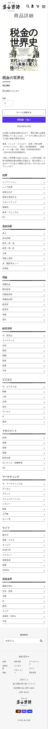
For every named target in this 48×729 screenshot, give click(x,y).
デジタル (6, 489)
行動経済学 (7, 294)
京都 (4, 596)
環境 (4, 606)
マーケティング (10, 476)
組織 (4, 442)
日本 (4, 370)
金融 (4, 314)
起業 (4, 175)
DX (3, 468)
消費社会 (6, 284)
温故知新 (7, 226)
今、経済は (7, 335)
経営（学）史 (8, 248)
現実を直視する (9, 197)
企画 (4, 401)
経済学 (5, 304)
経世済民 (7, 328)
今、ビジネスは (9, 386)
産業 (4, 365)
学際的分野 (7, 299)
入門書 (5, 514)
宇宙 (4, 621)
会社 (4, 406)
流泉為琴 (7, 579)
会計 (4, 319)
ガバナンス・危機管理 (12, 463)
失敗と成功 (7, 258)
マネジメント (9, 430)
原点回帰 (6, 238)
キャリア (6, 545)
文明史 (5, 268)
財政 (4, 360)
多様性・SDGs (9, 616)
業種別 (5, 207)
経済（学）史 (8, 243)
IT (3, 417)
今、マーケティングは (12, 484)
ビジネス (7, 379)
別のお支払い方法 (24, 126)
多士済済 (27, 720)
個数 (4, 98)
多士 (4, 233)
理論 (4, 277)
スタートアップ (9, 202)
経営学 (5, 309)
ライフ (6, 528)
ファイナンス (8, 340)
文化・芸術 (7, 591)
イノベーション (9, 182)
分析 (4, 345)
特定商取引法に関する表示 (24, 688)
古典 (4, 253)
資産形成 (6, 560)
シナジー (6, 504)
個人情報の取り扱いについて (24, 684)
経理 (4, 437)
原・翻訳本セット (10, 263)
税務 (4, 453)
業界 (4, 422)
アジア (5, 611)
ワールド (6, 411)
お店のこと (24, 680)
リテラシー (7, 555)
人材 (4, 396)
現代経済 (6, 289)
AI (3, 601)
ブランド (6, 494)
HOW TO (6, 550)
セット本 (6, 519)
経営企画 (6, 458)
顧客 (4, 509)
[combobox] (23, 641)
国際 (4, 355)
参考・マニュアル (10, 212)
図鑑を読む (7, 586)
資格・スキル (8, 540)
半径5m (5, 570)
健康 (4, 565)
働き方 (5, 535)
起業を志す (7, 192)
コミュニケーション (11, 499)
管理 (4, 448)
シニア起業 (7, 187)
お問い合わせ (24, 692)
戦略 (4, 391)
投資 (4, 350)
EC (3, 217)
